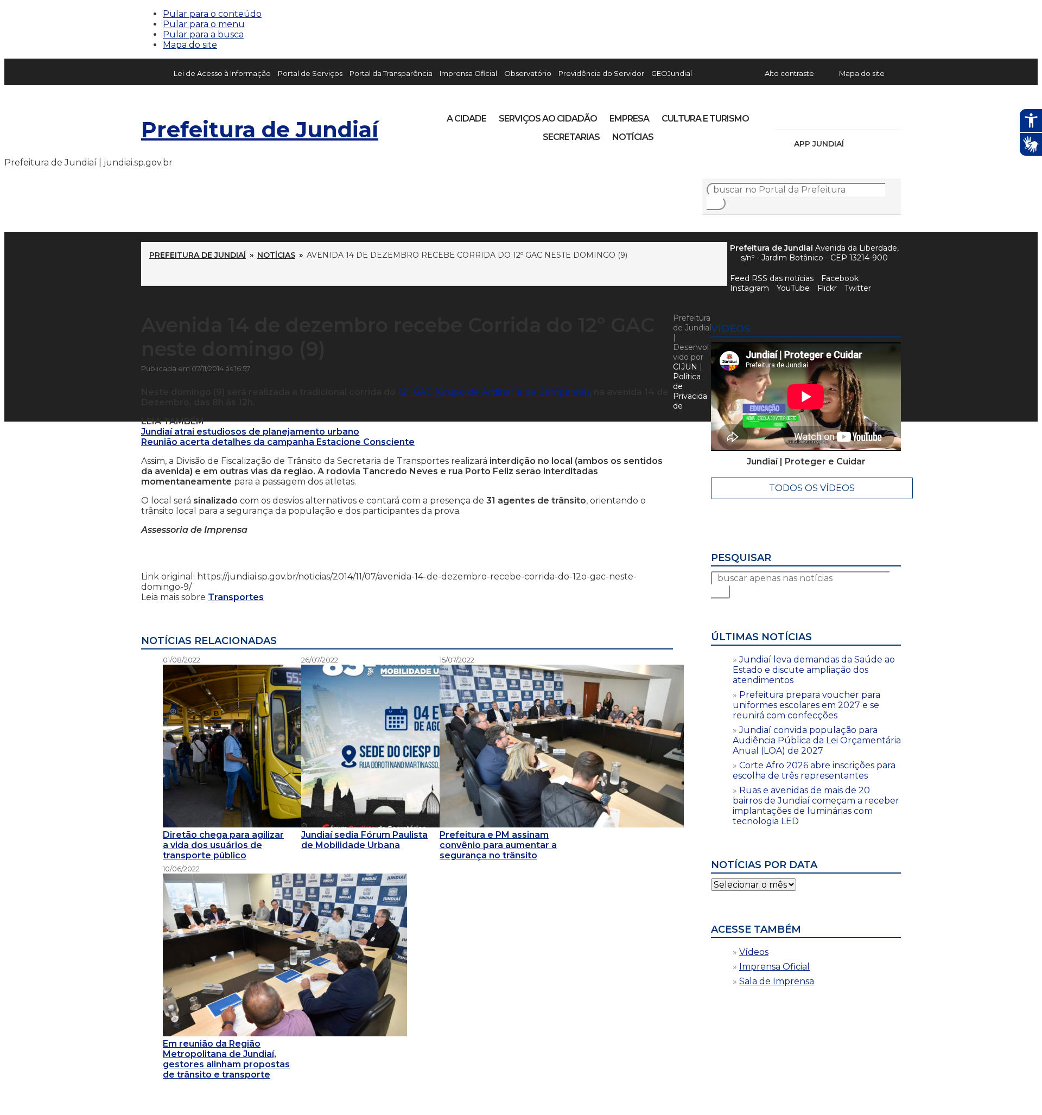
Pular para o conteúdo (212, 14)
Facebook (840, 278)
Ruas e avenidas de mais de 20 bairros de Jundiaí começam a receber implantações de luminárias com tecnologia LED (816, 805)
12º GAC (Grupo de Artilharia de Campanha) (493, 392)
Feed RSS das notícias (772, 278)
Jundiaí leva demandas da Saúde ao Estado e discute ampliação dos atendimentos (814, 669)
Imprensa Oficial (468, 73)
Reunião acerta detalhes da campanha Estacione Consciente (278, 442)
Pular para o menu (204, 24)
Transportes (236, 597)
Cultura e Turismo (705, 118)
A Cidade (466, 118)
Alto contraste (789, 73)
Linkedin (857, 115)
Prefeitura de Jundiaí (259, 129)
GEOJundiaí (671, 73)
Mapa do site (190, 45)
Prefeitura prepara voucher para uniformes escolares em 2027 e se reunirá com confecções (806, 705)
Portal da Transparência (391, 73)
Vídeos (753, 952)
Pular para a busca (203, 34)
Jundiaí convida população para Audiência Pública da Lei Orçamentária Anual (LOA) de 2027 (817, 740)
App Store (855, 143)
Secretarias (571, 137)
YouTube (839, 115)
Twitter (857, 288)
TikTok (820, 115)
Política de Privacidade (690, 391)
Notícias (632, 137)
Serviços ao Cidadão (548, 118)
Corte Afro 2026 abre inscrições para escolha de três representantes (814, 770)
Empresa (629, 118)
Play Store (874, 143)
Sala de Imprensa (776, 981)
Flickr (875, 115)
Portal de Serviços (310, 73)
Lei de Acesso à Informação (222, 73)
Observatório (527, 73)
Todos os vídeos (812, 488)
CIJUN (685, 367)
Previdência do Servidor (601, 73)
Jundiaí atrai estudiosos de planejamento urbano (250, 431)
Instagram (802, 115)
